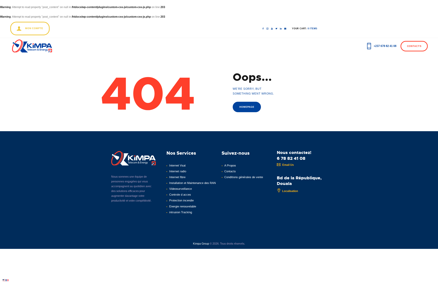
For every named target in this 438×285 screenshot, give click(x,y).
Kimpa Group (201, 243)
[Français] (7, 279)
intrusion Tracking (180, 212)
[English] (4, 279)
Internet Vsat (177, 165)
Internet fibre (177, 177)
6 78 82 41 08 (291, 158)
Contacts (230, 171)
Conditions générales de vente (243, 177)
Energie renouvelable (182, 206)
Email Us (288, 164)
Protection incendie (181, 200)
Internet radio (177, 171)
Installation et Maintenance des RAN (192, 183)
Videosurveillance (180, 188)
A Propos (230, 165)
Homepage (246, 107)
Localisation (290, 191)
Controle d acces (180, 194)
